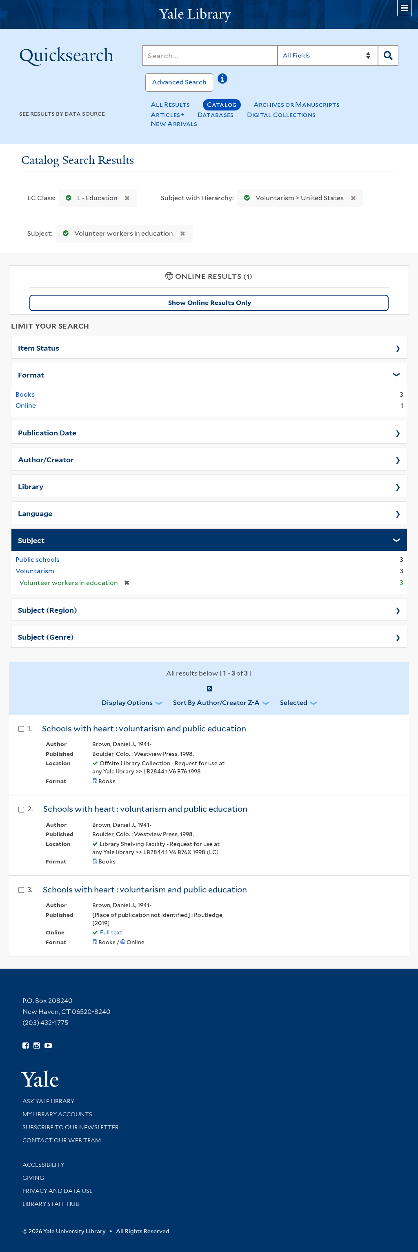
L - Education (97, 198)
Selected (293, 703)
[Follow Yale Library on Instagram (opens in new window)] (36, 1045)
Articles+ (168, 115)
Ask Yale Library (48, 1101)
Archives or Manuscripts (296, 104)
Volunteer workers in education (123, 233)
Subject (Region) (47, 609)
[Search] (388, 55)
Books (25, 394)
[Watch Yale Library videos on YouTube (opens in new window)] (48, 1045)
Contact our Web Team (61, 1140)
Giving (33, 1178)
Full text (111, 932)
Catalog (222, 104)
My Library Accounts (57, 1114)
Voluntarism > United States (299, 198)
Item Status (38, 347)
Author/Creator (46, 459)
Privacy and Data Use (57, 1191)
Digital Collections (281, 115)
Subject (31, 540)
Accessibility (43, 1164)
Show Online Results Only (209, 303)
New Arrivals (174, 124)
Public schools (38, 559)
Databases (216, 115)
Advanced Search (179, 82)
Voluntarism (35, 571)
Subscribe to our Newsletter (70, 1127)
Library (31, 486)
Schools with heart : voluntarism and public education (144, 728)
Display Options (127, 703)
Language (35, 513)
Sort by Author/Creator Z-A (216, 703)
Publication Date (47, 432)
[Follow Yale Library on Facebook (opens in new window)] (25, 1045)
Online (26, 405)
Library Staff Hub (50, 1204)
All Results (170, 104)
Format (31, 374)
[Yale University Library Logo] (209, 14)
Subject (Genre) (46, 636)
